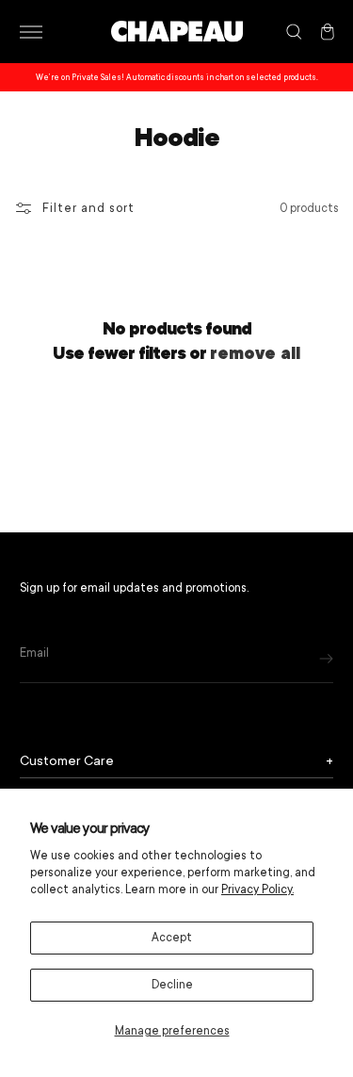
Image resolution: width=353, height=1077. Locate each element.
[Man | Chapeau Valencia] (177, 31)
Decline (172, 984)
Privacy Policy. (257, 889)
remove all (255, 353)
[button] (30, 32)
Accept (172, 937)
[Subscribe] (326, 658)
